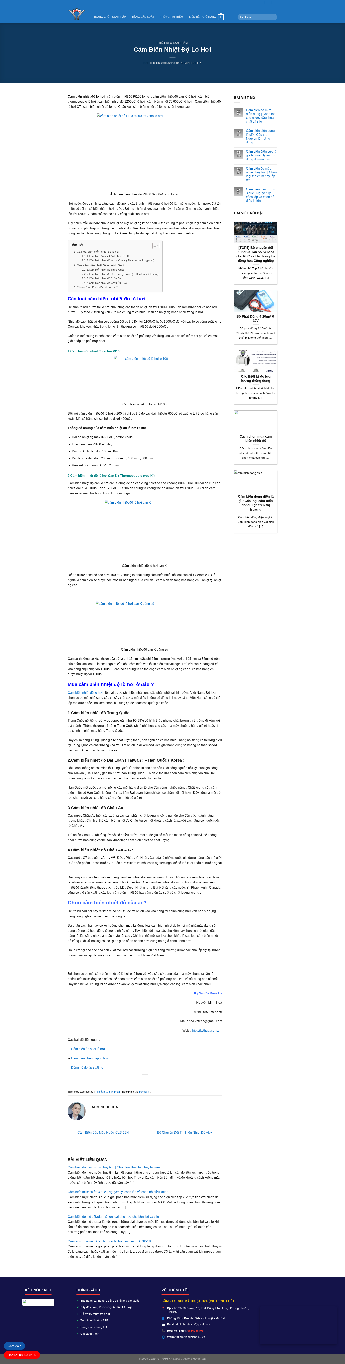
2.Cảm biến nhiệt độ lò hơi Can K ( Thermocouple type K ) (120, 260)
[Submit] (273, 17)
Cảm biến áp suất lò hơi (88, 1049)
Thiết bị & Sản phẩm (172, 42)
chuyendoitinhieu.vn (192, 1336)
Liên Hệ (194, 16)
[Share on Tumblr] (157, 1081)
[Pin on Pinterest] (142, 1081)
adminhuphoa (191, 63)
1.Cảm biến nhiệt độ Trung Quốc (105, 269)
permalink (144, 1091)
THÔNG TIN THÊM (171, 16)
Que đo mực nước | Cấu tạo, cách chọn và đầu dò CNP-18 (109, 1241)
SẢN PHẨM (119, 16)
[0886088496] (275, 2)
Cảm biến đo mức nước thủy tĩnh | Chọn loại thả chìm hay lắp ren (114, 1167)
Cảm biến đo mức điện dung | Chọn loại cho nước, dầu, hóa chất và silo (261, 115)
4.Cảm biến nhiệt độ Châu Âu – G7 (107, 282)
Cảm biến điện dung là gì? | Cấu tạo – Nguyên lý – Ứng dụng (260, 136)
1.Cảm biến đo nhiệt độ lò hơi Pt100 (108, 256)
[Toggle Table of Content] (153, 245)
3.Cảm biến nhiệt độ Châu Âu (104, 278)
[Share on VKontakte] (147, 1081)
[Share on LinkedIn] (152, 1081)
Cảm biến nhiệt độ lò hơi (85, 692)
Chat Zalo (14, 1346)
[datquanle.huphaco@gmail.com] (260, 2)
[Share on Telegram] (162, 1081)
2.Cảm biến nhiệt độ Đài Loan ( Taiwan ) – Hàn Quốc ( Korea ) (122, 274)
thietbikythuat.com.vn (206, 1030)
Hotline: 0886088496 (22, 1355)
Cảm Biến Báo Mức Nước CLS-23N (103, 1132)
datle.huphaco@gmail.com (193, 1324)
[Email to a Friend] (137, 1081)
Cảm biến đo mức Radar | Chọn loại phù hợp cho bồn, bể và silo (113, 1216)
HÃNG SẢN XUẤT (143, 16)
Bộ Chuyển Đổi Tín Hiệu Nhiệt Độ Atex (185, 1132)
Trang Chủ (101, 16)
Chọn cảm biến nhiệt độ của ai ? (97, 287)
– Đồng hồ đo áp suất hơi (86, 1067)
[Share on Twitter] (132, 1081)
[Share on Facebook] (127, 1081)
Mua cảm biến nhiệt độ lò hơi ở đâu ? (100, 265)
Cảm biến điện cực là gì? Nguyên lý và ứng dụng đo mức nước (261, 155)
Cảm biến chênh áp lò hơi (90, 1058)
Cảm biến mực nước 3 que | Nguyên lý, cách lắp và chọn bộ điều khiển (118, 1192)
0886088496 (195, 1330)
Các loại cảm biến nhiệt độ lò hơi (98, 251)
